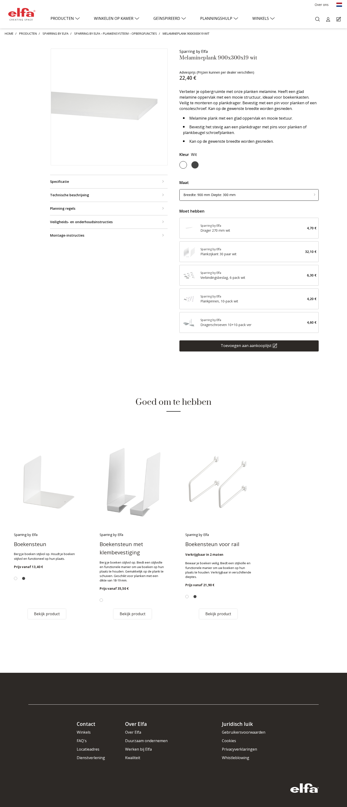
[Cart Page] (339, 19)
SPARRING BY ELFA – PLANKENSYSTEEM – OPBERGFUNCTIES (115, 33)
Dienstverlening (91, 757)
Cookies (229, 740)
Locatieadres (88, 749)
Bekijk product (47, 613)
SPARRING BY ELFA (55, 33)
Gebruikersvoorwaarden (243, 732)
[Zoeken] (318, 19)
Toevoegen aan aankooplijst (246, 345)
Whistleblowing (235, 757)
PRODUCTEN (28, 33)
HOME (9, 33)
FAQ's (82, 740)
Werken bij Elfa (138, 749)
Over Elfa (133, 732)
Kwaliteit (132, 757)
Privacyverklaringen (239, 749)
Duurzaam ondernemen (146, 740)
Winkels (84, 732)
